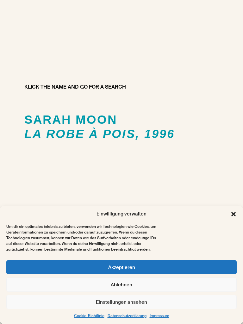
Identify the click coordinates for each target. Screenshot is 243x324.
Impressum (159, 315)
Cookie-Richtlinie (89, 315)
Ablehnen (121, 285)
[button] (233, 214)
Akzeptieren (121, 267)
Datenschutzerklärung (127, 315)
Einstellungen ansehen (121, 302)
